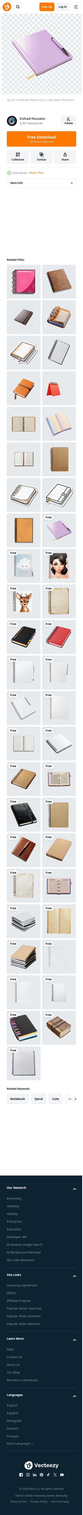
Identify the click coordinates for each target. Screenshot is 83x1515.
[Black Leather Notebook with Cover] (23, 1348)
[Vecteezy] (7, 7)
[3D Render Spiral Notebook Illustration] (23, 388)
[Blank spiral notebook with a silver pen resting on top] (23, 1170)
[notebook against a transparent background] (23, 1241)
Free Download (41, 138)
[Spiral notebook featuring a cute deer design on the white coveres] (23, 886)
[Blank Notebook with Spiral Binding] (23, 1383)
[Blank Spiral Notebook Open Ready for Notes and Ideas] (23, 1205)
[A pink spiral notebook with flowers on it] (23, 282)
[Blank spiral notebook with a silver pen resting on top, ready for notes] (23, 1099)
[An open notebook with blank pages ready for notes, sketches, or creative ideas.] (23, 601)
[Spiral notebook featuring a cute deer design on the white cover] (23, 850)
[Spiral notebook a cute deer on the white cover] (23, 921)
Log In (63, 7)
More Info (16, 183)
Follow (68, 123)
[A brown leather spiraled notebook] (23, 779)
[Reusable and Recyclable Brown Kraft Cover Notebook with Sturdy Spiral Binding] (23, 672)
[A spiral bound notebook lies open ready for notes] (23, 708)
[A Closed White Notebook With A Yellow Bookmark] (23, 743)
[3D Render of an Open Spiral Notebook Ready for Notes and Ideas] (23, 1312)
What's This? (36, 173)
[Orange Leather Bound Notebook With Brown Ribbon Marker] (23, 495)
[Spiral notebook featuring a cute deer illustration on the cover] (23, 815)
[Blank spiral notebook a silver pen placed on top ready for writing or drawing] (23, 1134)
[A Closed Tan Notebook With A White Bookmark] (23, 424)
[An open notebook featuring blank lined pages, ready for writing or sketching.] (23, 637)
